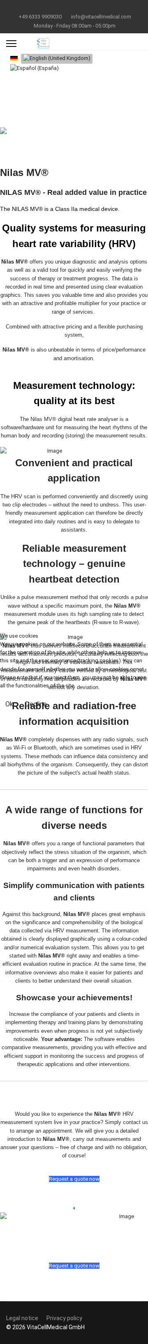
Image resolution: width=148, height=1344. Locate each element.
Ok (9, 704)
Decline (36, 704)
